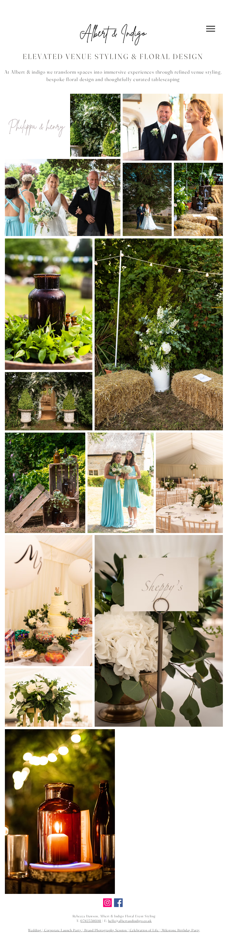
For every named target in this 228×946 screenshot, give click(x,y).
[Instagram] (107, 902)
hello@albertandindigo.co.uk (130, 921)
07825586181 (90, 921)
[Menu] (210, 28)
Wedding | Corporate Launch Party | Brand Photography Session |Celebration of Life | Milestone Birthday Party (114, 930)
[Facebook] (118, 902)
